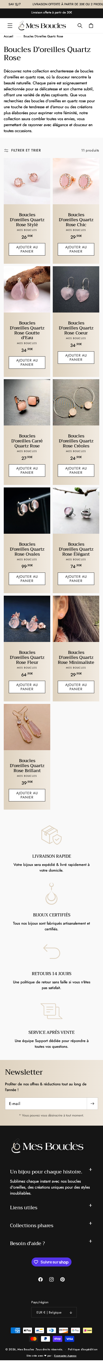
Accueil (8, 36)
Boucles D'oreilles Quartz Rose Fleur (27, 657)
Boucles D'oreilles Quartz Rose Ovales (27, 549)
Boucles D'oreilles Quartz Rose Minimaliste (76, 657)
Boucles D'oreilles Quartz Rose (43, 36)
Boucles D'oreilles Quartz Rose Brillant (27, 765)
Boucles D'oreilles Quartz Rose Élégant (76, 549)
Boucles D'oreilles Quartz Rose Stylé (27, 219)
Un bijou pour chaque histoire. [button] (46, 1171)
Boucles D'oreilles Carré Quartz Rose (27, 441)
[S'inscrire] (92, 1104)
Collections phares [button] (31, 1225)
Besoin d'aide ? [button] (27, 1243)
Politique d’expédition (83, 1349)
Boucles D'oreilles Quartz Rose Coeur (76, 328)
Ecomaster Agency (65, 1356)
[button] (10, 25)
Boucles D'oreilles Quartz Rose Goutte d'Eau (27, 330)
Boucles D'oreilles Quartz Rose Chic (76, 219)
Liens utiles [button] (23, 1207)
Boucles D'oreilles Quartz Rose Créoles (76, 441)
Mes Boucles (26, 1349)
